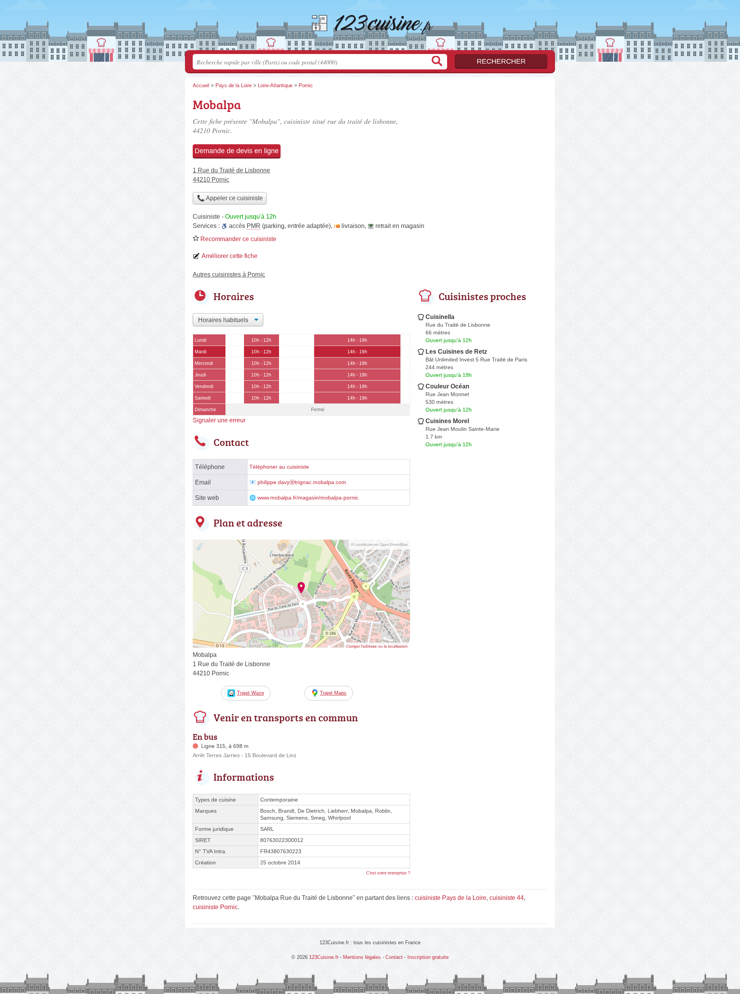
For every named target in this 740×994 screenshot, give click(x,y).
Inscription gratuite (428, 957)
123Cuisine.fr (370, 27)
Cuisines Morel (447, 421)
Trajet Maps (333, 693)
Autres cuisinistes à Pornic (229, 274)
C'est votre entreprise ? (388, 873)
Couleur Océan (447, 386)
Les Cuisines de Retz (456, 351)
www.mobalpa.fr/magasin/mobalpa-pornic (307, 498)
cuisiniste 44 (506, 897)
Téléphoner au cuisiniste (279, 467)
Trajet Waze (250, 693)
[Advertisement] (482, 149)
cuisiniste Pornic (215, 907)
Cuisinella (440, 317)
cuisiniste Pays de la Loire (450, 897)
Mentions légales (362, 957)
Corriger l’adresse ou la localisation (377, 646)
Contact (394, 957)
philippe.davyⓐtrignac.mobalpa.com (301, 482)
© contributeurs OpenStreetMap (379, 544)
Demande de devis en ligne (237, 151)
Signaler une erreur (219, 420)
